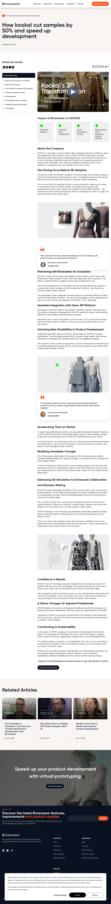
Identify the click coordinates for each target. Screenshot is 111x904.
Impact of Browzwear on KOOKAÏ (17, 81)
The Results (9, 108)
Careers (56, 873)
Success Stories (88, 854)
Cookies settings (60, 895)
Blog (83, 842)
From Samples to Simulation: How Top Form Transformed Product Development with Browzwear (18, 728)
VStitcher (56, 846)
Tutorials (85, 846)
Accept (77, 895)
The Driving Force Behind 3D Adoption (19, 88)
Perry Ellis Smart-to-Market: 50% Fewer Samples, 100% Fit (54, 726)
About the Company (12, 85)
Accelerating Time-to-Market (16, 100)
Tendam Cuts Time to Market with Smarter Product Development (87, 726)
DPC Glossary (87, 850)
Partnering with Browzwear (15, 92)
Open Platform (58, 854)
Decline (95, 895)
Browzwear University (90, 858)
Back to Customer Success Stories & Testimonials (22, 16)
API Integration (10, 96)
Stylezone (57, 850)
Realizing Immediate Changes (16, 104)
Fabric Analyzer (59, 858)
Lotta (55, 842)
